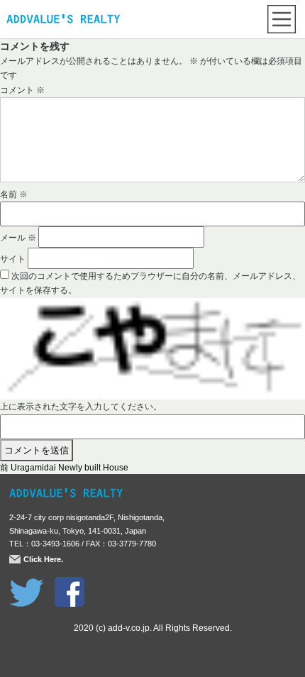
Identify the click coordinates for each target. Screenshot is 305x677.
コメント (22, 90)
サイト (13, 259)
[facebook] (69, 584)
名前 (14, 194)
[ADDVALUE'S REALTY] (63, 21)
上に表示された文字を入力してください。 (81, 407)
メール (18, 238)
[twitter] (26, 584)
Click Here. (43, 559)
